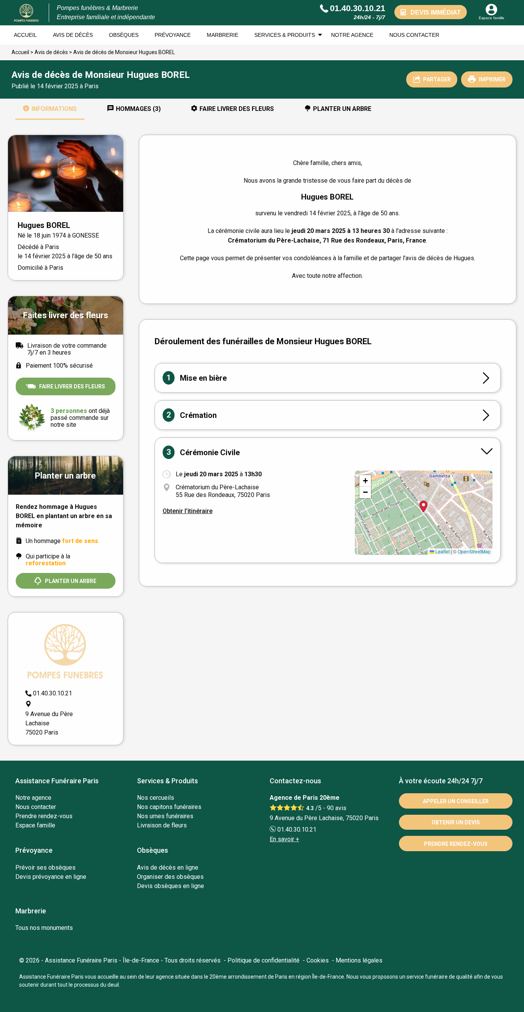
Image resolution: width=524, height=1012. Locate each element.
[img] (424, 513)
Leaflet (442, 551)
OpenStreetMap (474, 551)
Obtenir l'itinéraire (188, 511)
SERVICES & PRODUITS (284, 35)
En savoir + (284, 839)
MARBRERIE (222, 35)
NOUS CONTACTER (414, 35)
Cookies (317, 960)
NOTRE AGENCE (352, 35)
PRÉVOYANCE (173, 35)
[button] (365, 481)
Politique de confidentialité (263, 960)
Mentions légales (359, 960)
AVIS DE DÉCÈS (73, 35)
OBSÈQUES (123, 35)
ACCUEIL (25, 35)
